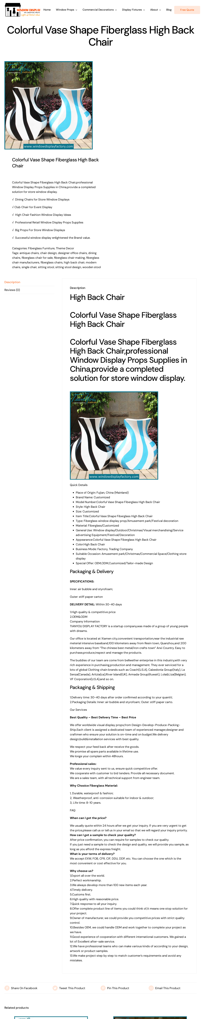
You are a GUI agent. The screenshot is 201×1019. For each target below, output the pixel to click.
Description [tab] (12, 282)
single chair (29, 267)
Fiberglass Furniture (41, 248)
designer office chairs (72, 253)
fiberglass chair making (69, 258)
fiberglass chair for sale (37, 258)
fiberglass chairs (52, 262)
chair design (48, 253)
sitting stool (46, 267)
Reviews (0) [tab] (12, 290)
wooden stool (91, 267)
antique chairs (29, 253)
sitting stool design (68, 267)
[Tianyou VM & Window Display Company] (23, 4)
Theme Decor (65, 248)
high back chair (74, 262)
